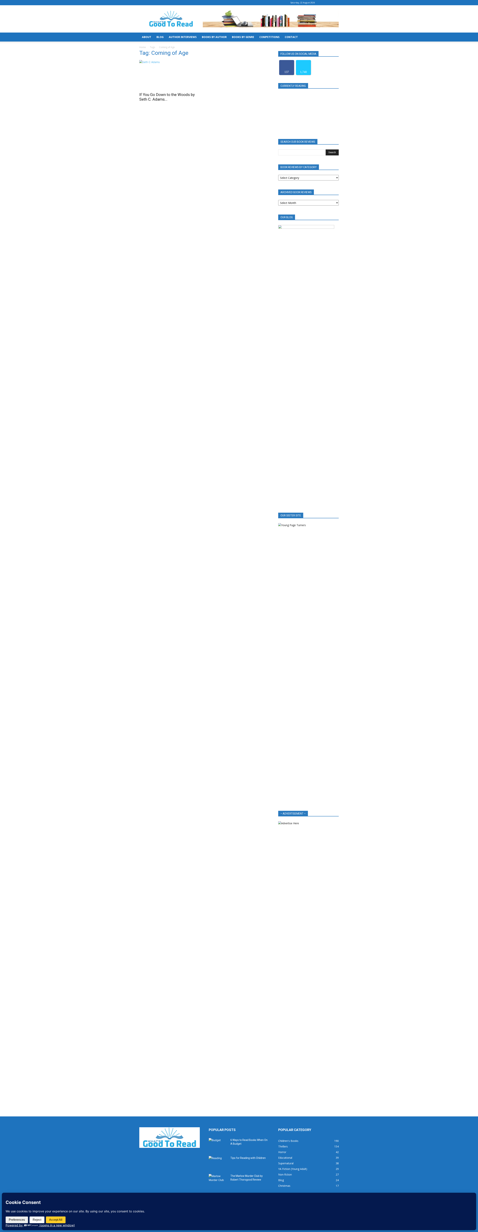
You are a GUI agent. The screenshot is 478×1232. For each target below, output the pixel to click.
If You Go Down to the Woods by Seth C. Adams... (167, 97)
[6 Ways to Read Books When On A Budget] (218, 1144)
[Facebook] (323, 2)
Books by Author (214, 37)
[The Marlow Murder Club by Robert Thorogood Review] (218, 1180)
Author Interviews (183, 37)
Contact (291, 37)
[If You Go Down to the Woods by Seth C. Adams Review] (169, 75)
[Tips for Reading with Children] (218, 1162)
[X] (336, 2)
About (146, 37)
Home (142, 47)
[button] (334, 37)
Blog (160, 37)
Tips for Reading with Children (248, 1157)
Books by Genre (243, 37)
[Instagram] (330, 2)
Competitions (269, 37)
